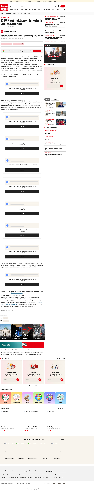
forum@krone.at (34, 354)
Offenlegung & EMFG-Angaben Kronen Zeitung (32, 470)
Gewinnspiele (30, 1)
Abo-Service (4, 477)
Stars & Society (32, 9)
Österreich (16, 9)
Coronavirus (5, 320)
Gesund (43, 9)
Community (23, 1)
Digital (52, 9)
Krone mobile (37, 1)
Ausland (48, 9)
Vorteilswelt (12, 1)
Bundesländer (8, 13)
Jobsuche (50, 1)
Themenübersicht (39, 352)
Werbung (54, 474)
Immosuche (44, 1)
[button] (59, 9)
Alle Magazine (61, 439)
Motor (57, 9)
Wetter (29, 13)
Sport (38, 9)
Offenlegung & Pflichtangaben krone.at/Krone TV (12, 470)
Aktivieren (37, 51)
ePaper (17, 1)
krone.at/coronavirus (17, 293)
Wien (22, 9)
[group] (5, 332)
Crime (18, 13)
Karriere (59, 474)
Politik (26, 9)
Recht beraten (23, 13)
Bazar (55, 1)
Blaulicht (2, 13)
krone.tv (63, 9)
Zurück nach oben (33, 489)
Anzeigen (22, 93)
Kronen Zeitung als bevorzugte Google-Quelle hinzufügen (22, 51)
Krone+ (11, 9)
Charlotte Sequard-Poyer (11, 31)
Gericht (14, 13)
